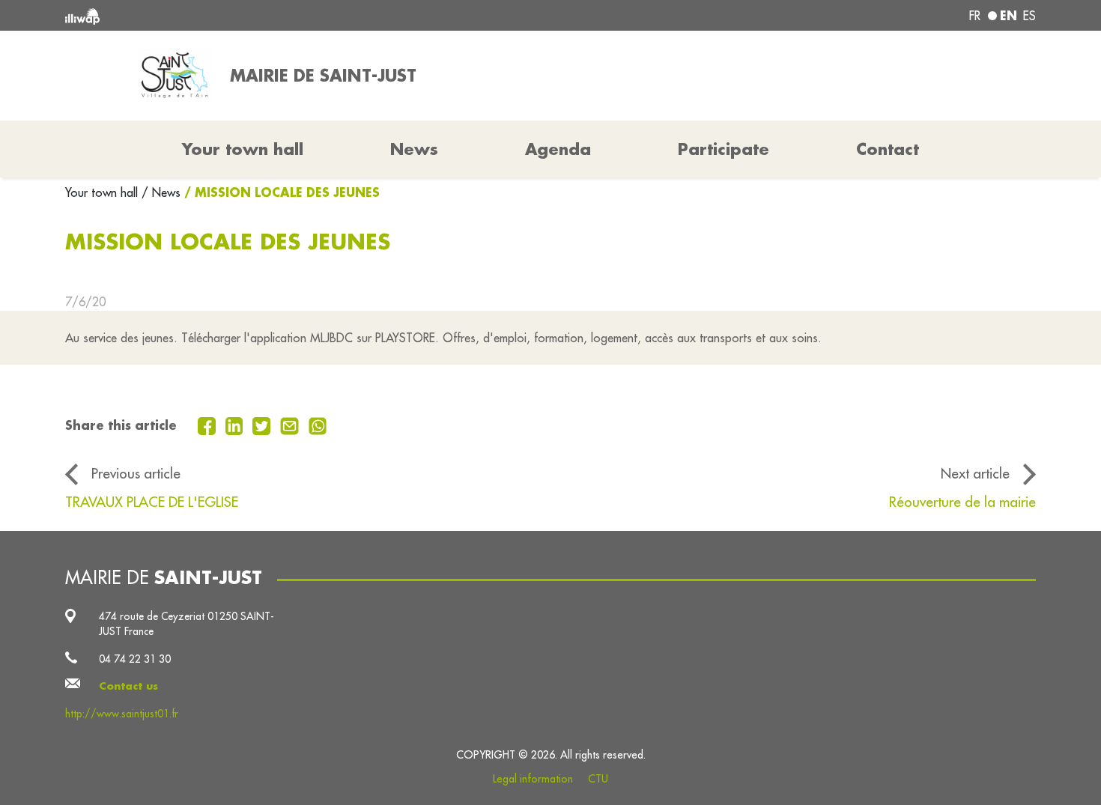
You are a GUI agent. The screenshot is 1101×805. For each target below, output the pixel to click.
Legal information (533, 779)
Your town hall (103, 192)
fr (974, 15)
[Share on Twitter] (263, 424)
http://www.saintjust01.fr (121, 713)
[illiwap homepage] (262, 15)
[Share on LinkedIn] (236, 424)
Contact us (128, 686)
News (414, 149)
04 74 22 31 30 (135, 659)
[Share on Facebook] (208, 424)
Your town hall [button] (242, 149)
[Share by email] (291, 424)
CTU (598, 779)
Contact (887, 149)
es (1029, 15)
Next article (975, 473)
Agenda (558, 149)
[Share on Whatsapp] (318, 424)
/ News (161, 192)
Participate (723, 149)
